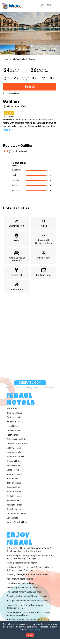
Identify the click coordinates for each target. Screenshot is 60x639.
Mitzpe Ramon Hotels (17, 513)
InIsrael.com (30, 382)
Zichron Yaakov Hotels (17, 443)
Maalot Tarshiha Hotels (17, 522)
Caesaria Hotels (14, 461)
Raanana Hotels (14, 487)
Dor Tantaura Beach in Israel (20, 579)
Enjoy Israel (20, 539)
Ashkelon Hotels (14, 496)
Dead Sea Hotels (14, 413)
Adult (6, 79)
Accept (30, 635)
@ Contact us (47, 387)
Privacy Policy (31, 387)
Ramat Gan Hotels (15, 456)
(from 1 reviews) (18, 151)
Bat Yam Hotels (14, 483)
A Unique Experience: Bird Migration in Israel (27, 600)
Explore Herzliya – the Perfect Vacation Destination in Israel (25, 607)
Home (5, 59)
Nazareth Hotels (14, 474)
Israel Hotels (21, 400)
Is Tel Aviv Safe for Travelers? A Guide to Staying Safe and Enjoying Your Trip (30, 569)
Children (24, 79)
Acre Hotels (12, 478)
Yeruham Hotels (14, 504)
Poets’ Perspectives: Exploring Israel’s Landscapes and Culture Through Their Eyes (30, 557)
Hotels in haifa (18, 59)
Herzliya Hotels (14, 452)
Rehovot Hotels (14, 491)
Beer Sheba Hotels (15, 509)
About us (18, 387)
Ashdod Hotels (14, 500)
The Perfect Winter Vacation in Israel (24, 592)
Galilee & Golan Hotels (17, 439)
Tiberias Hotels (14, 430)
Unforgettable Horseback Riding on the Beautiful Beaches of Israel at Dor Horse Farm (29, 550)
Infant (42, 79)
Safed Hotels (13, 470)
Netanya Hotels (14, 448)
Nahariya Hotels (14, 465)
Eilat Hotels (12, 408)
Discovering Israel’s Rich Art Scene (23, 587)
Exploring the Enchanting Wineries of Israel (27, 596)
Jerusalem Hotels (15, 421)
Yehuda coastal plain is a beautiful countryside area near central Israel (29, 614)
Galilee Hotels (13, 518)
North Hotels (13, 435)
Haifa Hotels (12, 426)
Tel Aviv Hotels (14, 417)
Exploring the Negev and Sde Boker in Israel (27, 574)
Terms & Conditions (11, 93)
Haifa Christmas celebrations (20, 583)
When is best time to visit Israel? (22, 562)
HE (51, 5)
